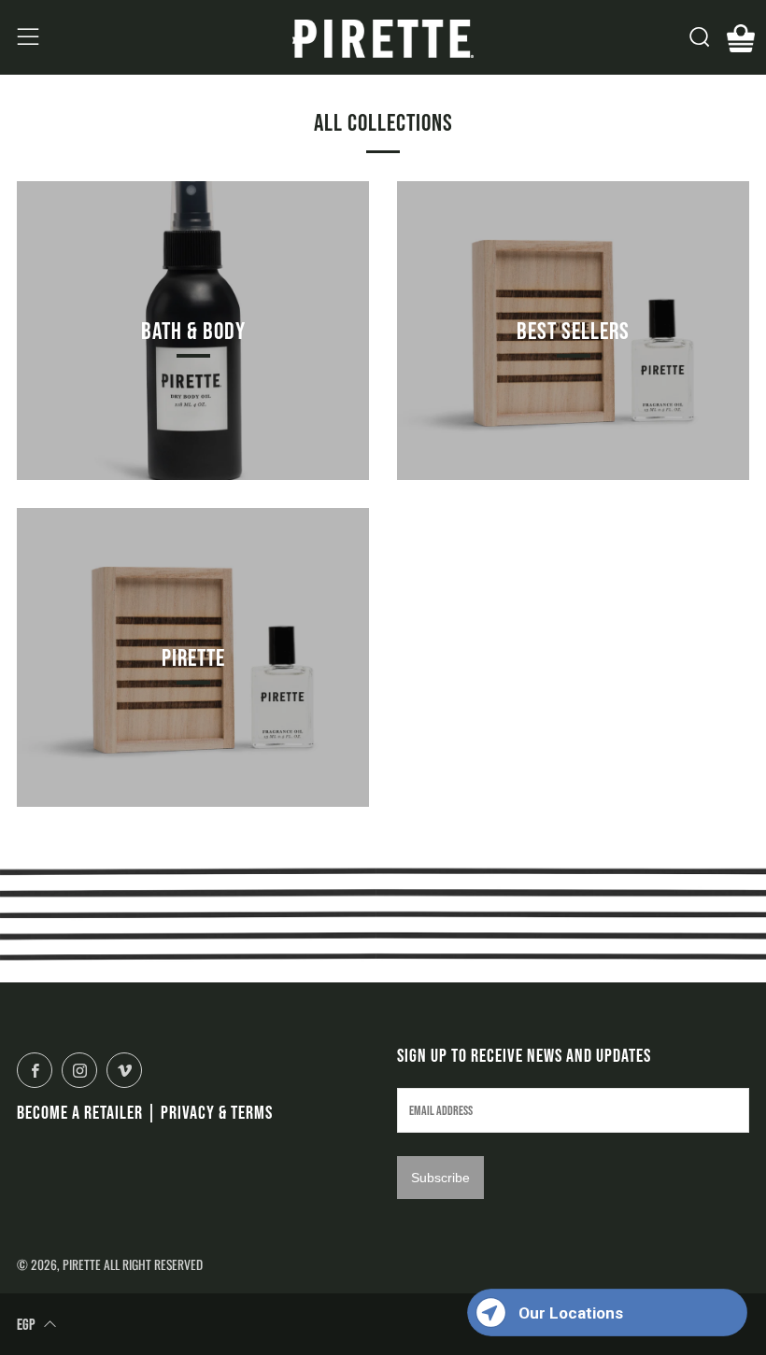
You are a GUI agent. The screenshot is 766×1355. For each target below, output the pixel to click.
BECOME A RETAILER (80, 1112)
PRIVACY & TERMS (217, 1112)
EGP (26, 1324)
